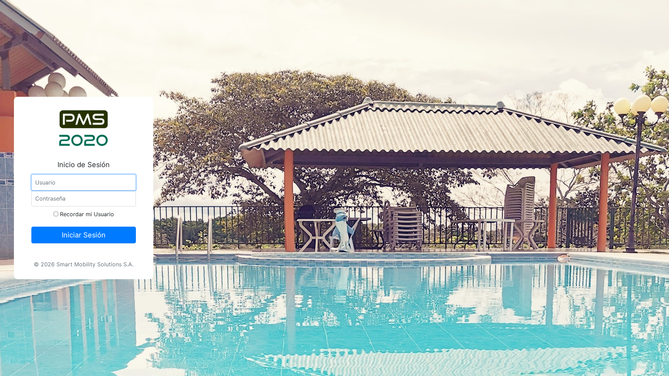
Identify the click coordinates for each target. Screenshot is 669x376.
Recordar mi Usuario (86, 214)
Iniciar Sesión (84, 235)
